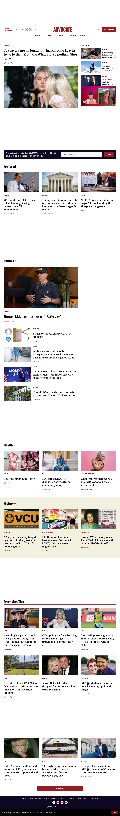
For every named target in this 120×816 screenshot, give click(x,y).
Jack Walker (46, 550)
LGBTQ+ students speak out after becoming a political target (97, 686)
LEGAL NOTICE (94, 798)
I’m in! (109, 154)
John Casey (84, 210)
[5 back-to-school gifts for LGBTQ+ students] (17, 335)
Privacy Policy (37, 812)
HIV (43, 474)
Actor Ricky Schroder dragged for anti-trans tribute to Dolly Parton (59, 686)
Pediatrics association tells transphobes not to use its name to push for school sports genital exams (54, 354)
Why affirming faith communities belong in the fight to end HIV (109, 56)
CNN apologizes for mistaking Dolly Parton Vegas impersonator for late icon (59, 638)
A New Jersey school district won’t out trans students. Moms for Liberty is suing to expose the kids (55, 375)
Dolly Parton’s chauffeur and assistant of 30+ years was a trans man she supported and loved (21, 770)
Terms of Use (50, 812)
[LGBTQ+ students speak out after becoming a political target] (98, 665)
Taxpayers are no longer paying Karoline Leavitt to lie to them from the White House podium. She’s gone (41, 54)
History (73, 36)
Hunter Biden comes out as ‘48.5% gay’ (32, 316)
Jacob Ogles (37, 382)
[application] (98, 96)
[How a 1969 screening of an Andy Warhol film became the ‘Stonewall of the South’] (98, 519)
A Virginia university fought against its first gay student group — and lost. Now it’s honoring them (20, 541)
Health (60, 36)
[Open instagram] (34, 29)
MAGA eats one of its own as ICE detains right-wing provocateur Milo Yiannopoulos (20, 204)
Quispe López (37, 341)
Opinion (82, 36)
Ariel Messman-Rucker (87, 489)
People (44, 678)
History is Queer (47, 532)
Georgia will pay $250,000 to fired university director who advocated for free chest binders (21, 688)
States (35, 367)
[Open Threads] (30, 29)
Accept (114, 812)
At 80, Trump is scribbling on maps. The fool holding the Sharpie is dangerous (97, 203)
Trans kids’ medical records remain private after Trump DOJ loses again (54, 393)
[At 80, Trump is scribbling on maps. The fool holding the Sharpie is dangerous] (98, 182)
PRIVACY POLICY (64, 798)
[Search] (99, 29)
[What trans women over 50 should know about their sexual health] (98, 461)
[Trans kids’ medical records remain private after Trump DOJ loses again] (17, 393)
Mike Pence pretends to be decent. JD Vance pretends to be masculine (108, 70)
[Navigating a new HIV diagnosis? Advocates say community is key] (60, 461)
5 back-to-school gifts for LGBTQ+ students (52, 335)
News (49, 36)
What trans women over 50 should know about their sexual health (96, 482)
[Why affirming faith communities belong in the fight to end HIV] (91, 53)
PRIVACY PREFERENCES (75, 798)
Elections (84, 761)
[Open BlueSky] (26, 29)
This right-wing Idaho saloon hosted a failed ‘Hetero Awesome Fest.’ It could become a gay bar (59, 770)
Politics (37, 36)
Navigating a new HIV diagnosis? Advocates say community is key (57, 482)
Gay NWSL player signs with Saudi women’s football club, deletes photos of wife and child (97, 640)
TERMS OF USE (86, 798)
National (6, 45)
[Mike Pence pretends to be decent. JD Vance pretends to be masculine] (91, 67)
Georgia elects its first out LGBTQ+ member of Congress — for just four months (98, 769)
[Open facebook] (22, 29)
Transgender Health (87, 474)
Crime (5, 631)
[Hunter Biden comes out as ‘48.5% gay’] (41, 287)
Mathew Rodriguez (38, 362)
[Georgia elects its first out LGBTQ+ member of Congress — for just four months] (98, 748)
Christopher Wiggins (9, 63)
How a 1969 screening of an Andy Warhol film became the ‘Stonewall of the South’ (98, 540)
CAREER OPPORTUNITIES (41, 798)
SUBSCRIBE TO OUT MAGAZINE (8, 29)
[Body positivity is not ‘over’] (21, 461)
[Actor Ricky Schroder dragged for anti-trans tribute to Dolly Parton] (60, 665)
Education (7, 532)
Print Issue (36, 329)
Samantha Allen (85, 547)
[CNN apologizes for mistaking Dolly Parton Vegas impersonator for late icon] (60, 618)
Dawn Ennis (46, 646)
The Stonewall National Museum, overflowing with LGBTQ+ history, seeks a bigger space (57, 541)
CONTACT (24, 798)
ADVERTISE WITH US (53, 798)
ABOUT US (30, 798)
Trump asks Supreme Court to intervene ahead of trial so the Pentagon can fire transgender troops (60, 204)
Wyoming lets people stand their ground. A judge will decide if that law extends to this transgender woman (20, 640)
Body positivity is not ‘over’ (19, 478)
